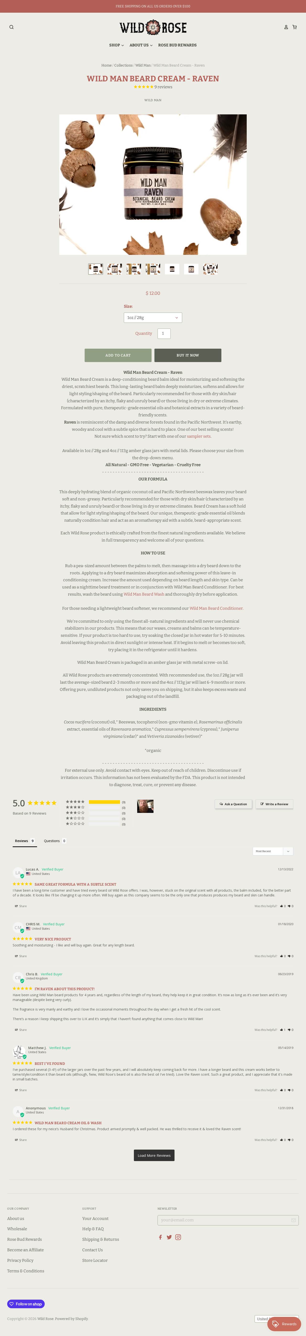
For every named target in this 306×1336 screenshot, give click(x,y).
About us (15, 1218)
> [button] (154, 1155)
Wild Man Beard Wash (144, 594)
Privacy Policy (20, 1260)
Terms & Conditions (25, 1271)
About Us (139, 45)
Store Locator (95, 1260)
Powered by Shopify (71, 1319)
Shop (115, 45)
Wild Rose (45, 1319)
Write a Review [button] (277, 804)
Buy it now (188, 355)
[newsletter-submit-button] (293, 1221)
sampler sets (199, 436)
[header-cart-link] (293, 27)
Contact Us (92, 1249)
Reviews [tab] (21, 840)
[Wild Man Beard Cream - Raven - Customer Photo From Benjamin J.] (145, 806)
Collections (123, 65)
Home (106, 65)
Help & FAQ (93, 1228)
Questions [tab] (52, 840)
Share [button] (22, 906)
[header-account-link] (284, 27)
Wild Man (143, 65)
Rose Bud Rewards (177, 45)
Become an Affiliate (25, 1249)
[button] (283, 906)
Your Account (95, 1218)
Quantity (143, 333)
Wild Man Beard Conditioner (216, 608)
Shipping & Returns (100, 1239)
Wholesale (17, 1228)
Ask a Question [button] (236, 804)
